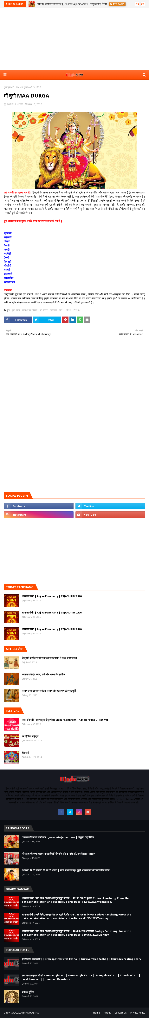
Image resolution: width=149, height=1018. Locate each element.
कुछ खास (16, 310)
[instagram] (39, 514)
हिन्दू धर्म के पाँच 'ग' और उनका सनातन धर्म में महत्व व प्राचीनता (49, 658)
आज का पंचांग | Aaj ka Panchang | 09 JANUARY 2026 (51, 596)
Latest (68, 310)
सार (60, 310)
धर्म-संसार (44, 310)
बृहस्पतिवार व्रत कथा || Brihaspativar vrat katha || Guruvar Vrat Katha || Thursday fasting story (81, 959)
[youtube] (110, 514)
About (107, 1012)
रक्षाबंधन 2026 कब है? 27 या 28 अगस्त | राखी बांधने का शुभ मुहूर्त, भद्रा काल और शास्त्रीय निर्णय (65, 870)
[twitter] (110, 506)
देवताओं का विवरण (29, 310)
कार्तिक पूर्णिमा (28, 992)
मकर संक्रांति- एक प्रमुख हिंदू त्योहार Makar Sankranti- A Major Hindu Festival (65, 719)
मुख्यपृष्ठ (7, 87)
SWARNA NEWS (15, 104)
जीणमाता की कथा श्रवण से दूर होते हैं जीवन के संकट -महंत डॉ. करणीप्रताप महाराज (58, 853)
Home (96, 1012)
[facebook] (39, 506)
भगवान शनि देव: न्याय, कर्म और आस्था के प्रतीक (43, 674)
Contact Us (120, 1012)
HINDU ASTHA (31, 1012)
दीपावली (25, 752)
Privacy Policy (137, 1012)
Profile (16, 87)
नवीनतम (53, 310)
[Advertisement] (74, 39)
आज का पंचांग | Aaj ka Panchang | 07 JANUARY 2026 (51, 629)
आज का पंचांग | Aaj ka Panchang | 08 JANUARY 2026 (51, 612)
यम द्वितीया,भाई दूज (30, 736)
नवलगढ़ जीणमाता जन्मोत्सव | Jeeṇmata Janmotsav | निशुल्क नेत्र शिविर (72, 4)
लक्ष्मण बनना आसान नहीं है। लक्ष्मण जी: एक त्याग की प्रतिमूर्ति (49, 691)
